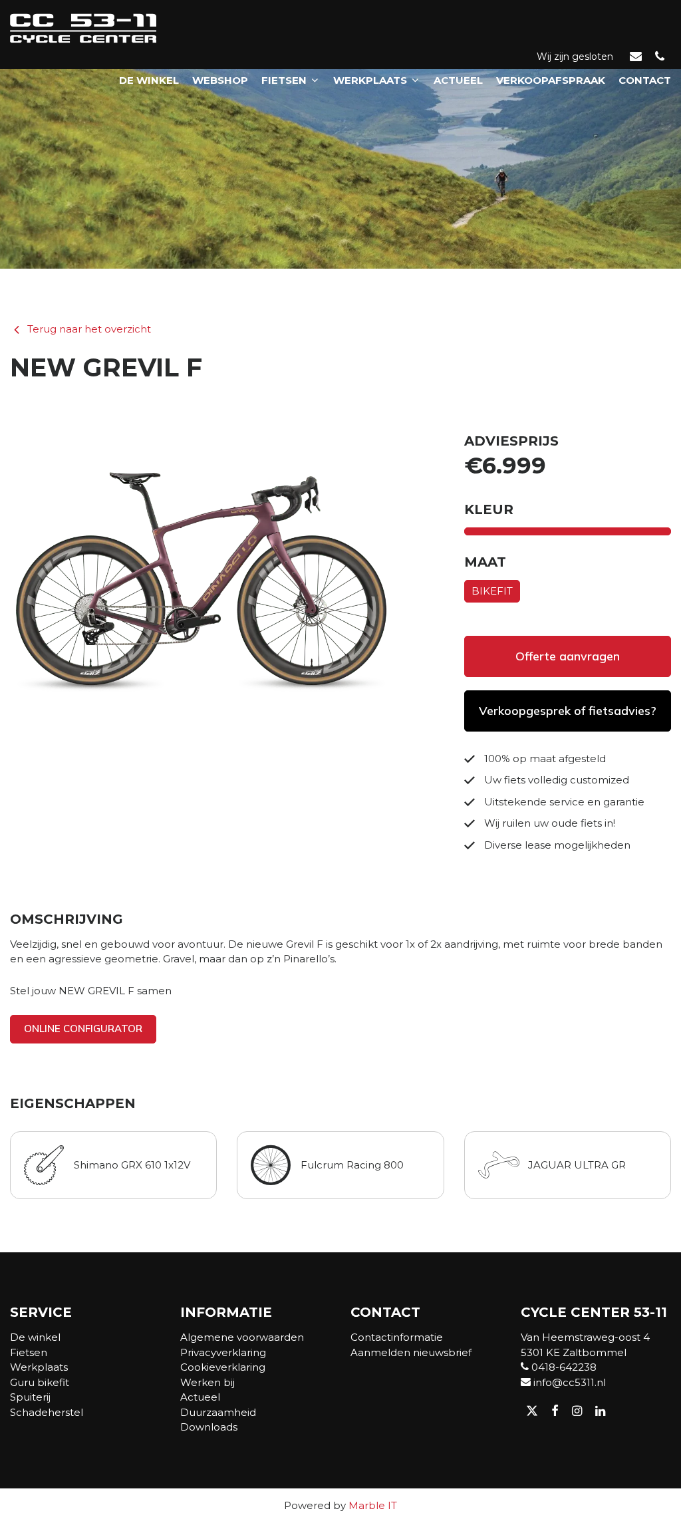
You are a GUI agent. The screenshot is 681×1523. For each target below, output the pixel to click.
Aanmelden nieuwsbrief (411, 1352)
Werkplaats (370, 80)
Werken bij (207, 1382)
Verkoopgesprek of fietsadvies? (567, 710)
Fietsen (284, 80)
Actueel (458, 80)
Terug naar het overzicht (89, 329)
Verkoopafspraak (550, 80)
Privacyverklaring (223, 1352)
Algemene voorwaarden (242, 1337)
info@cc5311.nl (568, 1382)
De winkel (149, 80)
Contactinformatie (396, 1337)
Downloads (208, 1427)
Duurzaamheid (218, 1412)
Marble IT (372, 1505)
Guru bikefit (39, 1382)
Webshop (220, 80)
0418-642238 (563, 1367)
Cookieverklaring (222, 1367)
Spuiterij (30, 1397)
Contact (644, 80)
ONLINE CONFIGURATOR (83, 1028)
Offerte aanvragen (567, 656)
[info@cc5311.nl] (636, 57)
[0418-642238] (659, 57)
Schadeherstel (46, 1412)
